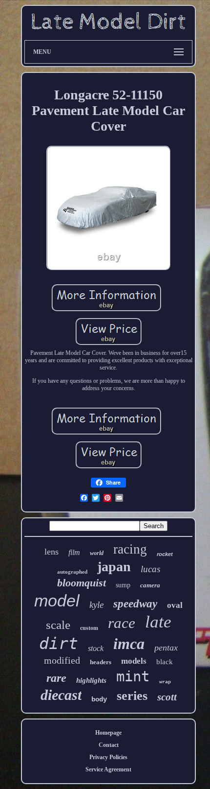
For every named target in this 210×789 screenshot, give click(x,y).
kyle (96, 605)
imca (129, 643)
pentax (166, 647)
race (121, 622)
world (97, 553)
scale (58, 624)
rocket (165, 554)
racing (130, 549)
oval (175, 605)
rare (56, 678)
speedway (135, 604)
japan (114, 566)
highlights (91, 680)
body (99, 699)
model (57, 600)
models (134, 661)
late (158, 621)
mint (132, 676)
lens (51, 552)
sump (123, 585)
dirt (58, 643)
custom (89, 628)
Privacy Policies (108, 757)
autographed (72, 572)
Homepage (108, 732)
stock (96, 648)
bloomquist (81, 583)
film (74, 552)
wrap (165, 682)
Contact (109, 745)
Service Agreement (108, 769)
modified (62, 660)
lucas (150, 569)
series (132, 696)
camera (150, 585)
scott (167, 697)
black (164, 662)
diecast (61, 695)
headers (100, 662)
